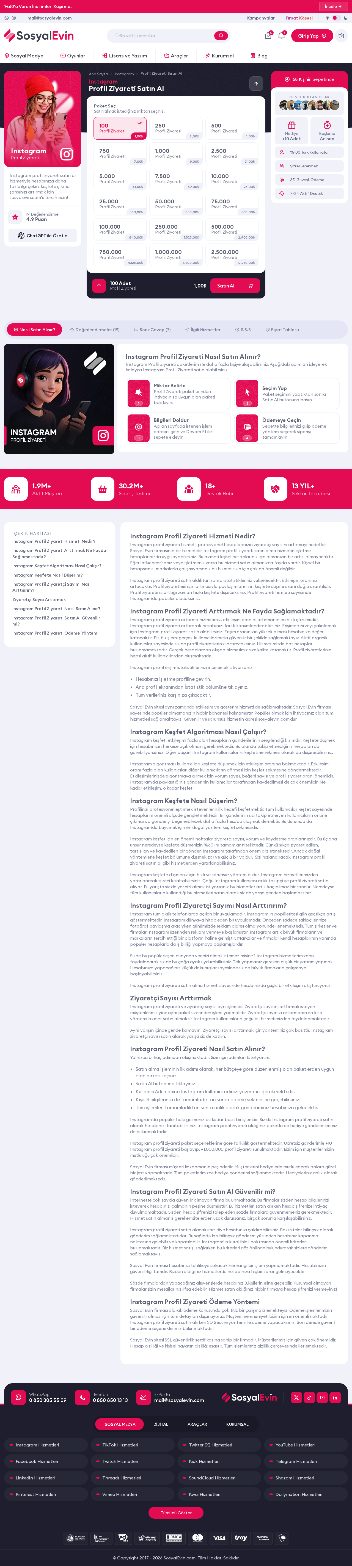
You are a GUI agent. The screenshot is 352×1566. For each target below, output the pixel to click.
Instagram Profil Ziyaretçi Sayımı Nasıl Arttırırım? (52, 587)
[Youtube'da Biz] (322, 1397)
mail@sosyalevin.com (50, 18)
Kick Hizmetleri (204, 1461)
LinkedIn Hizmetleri (35, 1478)
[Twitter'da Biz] (296, 1397)
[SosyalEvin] (253, 1397)
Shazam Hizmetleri (295, 1478)
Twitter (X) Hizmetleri (210, 1445)
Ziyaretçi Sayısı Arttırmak (39, 599)
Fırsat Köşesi (299, 18)
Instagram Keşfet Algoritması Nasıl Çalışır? (56, 565)
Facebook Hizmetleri (37, 1461)
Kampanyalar (261, 18)
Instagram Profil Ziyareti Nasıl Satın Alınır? (56, 608)
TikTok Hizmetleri (120, 1445)
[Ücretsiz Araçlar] (341, 36)
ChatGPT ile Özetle (47, 235)
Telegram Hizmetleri (296, 1461)
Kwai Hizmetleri (204, 1494)
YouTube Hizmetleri (295, 1445)
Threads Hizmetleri (121, 1478)
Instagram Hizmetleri (37, 1445)
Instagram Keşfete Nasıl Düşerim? (47, 575)
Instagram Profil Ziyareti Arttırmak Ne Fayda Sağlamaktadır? (59, 553)
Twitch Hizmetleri (120, 1461)
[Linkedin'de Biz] (335, 1397)
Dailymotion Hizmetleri (299, 1494)
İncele (331, 6)
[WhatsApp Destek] (6, 17)
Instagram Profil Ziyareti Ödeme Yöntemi (55, 633)
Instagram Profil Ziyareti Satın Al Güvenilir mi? (56, 621)
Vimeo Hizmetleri (119, 1494)
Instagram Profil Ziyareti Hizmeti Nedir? (53, 541)
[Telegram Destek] (13, 17)
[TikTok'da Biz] (309, 1397)
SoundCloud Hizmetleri (212, 1478)
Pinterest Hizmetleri (36, 1494)
